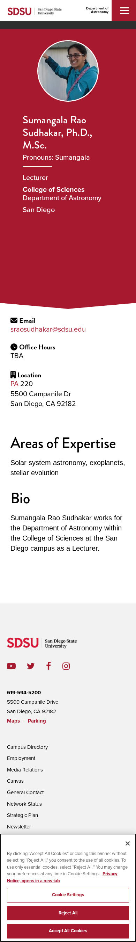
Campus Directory (27, 747)
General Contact (25, 792)
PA (14, 384)
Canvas (15, 781)
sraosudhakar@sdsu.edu (48, 329)
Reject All (68, 913)
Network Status (24, 804)
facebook (54, 666)
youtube (11, 666)
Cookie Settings (68, 895)
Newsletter (19, 827)
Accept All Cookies (68, 931)
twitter (36, 666)
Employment (21, 758)
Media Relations (25, 770)
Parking (37, 721)
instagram (71, 666)
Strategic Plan (22, 815)
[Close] (127, 843)
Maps (13, 721)
